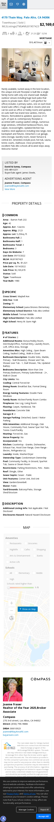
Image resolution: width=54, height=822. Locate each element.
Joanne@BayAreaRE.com (17, 185)
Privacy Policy (13, 793)
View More (10, 189)
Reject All (44, 809)
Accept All (44, 816)
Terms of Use (29, 793)
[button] (3, 818)
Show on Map (29, 609)
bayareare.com (10, 734)
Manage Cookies (26, 809)
